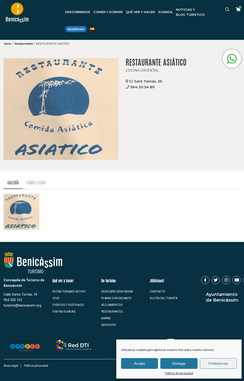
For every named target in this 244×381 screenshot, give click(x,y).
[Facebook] (205, 280)
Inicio (7, 43)
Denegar (179, 363)
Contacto (157, 291)
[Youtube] (236, 280)
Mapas (106, 318)
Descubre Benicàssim (117, 291)
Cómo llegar (36, 183)
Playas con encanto (116, 298)
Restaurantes (24, 43)
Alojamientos (111, 305)
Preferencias (218, 363)
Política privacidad (36, 365)
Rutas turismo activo (69, 291)
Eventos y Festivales (68, 305)
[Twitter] (215, 280)
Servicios (108, 325)
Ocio (55, 298)
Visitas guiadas (63, 311)
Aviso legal (11, 365)
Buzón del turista (164, 298)
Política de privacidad (179, 373)
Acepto (139, 363)
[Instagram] (226, 280)
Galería (13, 183)
